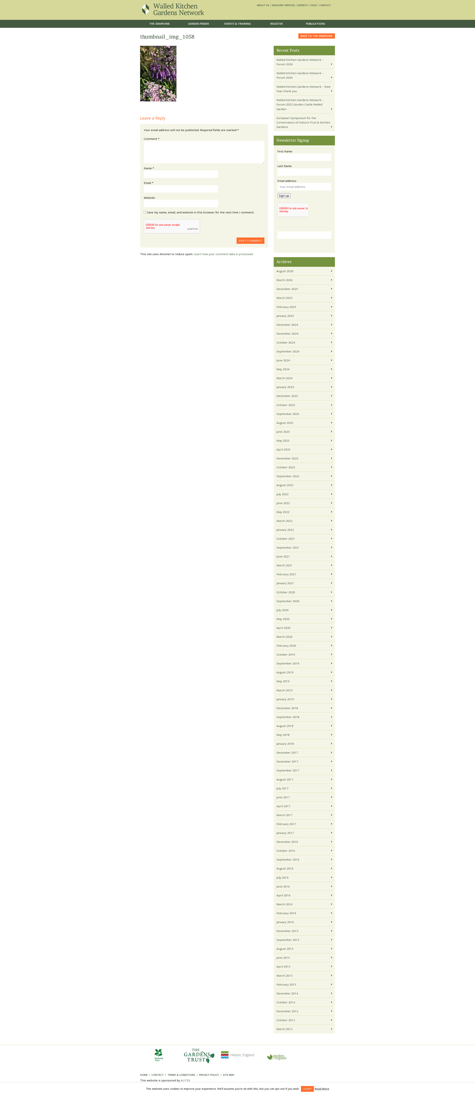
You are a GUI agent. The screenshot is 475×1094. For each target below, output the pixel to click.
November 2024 (287, 333)
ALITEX (185, 1080)
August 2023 (284, 423)
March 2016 (284, 904)
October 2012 (285, 1020)
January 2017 (285, 833)
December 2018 (287, 708)
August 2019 (284, 672)
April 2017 (283, 806)
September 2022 (287, 476)
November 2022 (287, 458)
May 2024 (282, 369)
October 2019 (285, 654)
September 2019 (287, 663)
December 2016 (287, 842)
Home (144, 1075)
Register (276, 23)
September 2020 (287, 601)
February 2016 (286, 913)
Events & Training (237, 23)
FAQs (313, 5)
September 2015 (287, 940)
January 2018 (285, 743)
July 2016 (282, 877)
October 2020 (285, 592)
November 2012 (287, 1011)
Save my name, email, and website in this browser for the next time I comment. (200, 212)
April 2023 (283, 449)
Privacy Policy (209, 1075)
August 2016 (284, 868)
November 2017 (287, 761)
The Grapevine (159, 23)
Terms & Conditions (181, 1075)
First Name (284, 151)
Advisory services (283, 5)
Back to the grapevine (317, 36)
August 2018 (284, 726)
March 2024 (284, 378)
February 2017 (286, 824)
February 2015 (286, 984)
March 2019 (284, 690)
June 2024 (283, 360)
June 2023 (283, 431)
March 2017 (284, 815)
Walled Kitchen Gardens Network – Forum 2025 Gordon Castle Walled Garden (300, 104)
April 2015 (283, 966)
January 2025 (285, 316)
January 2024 (285, 387)
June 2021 (283, 556)
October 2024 (285, 342)
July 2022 (282, 494)
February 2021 (286, 574)
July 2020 (282, 610)
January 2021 (285, 583)
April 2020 (283, 628)
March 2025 (284, 298)
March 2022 (284, 521)
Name (149, 168)
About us (263, 5)
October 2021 (285, 538)
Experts (303, 5)
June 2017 (283, 797)
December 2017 (287, 752)
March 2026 (284, 280)
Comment (151, 139)
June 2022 (283, 503)
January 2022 (285, 530)
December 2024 (287, 324)
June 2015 (283, 957)
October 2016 (285, 850)
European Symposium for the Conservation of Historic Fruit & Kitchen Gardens (303, 122)
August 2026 (284, 271)
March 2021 (284, 565)
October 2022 (285, 467)
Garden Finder (198, 23)
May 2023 (282, 440)
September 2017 (287, 770)
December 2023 (287, 396)
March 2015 (284, 975)
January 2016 (285, 922)
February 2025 (286, 307)
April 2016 (283, 895)
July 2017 (282, 788)
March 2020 (284, 636)
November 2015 (287, 931)
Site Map (228, 1075)
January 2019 (285, 699)
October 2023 (285, 405)
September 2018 (287, 717)
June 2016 (283, 886)
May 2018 (282, 735)
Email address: (287, 181)
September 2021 (287, 547)
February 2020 (286, 645)
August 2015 (284, 949)
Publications (315, 23)
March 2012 (284, 1029)
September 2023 (287, 414)
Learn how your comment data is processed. (223, 254)
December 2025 (287, 289)
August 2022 (284, 485)
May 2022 (282, 512)
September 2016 (287, 859)
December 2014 (287, 993)
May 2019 (282, 681)
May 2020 (282, 619)
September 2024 (287, 351)
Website (149, 197)
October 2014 (285, 1002)
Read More (322, 1088)
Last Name (284, 166)
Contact (325, 5)
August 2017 (284, 779)
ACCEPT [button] (307, 1088)
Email (148, 183)
